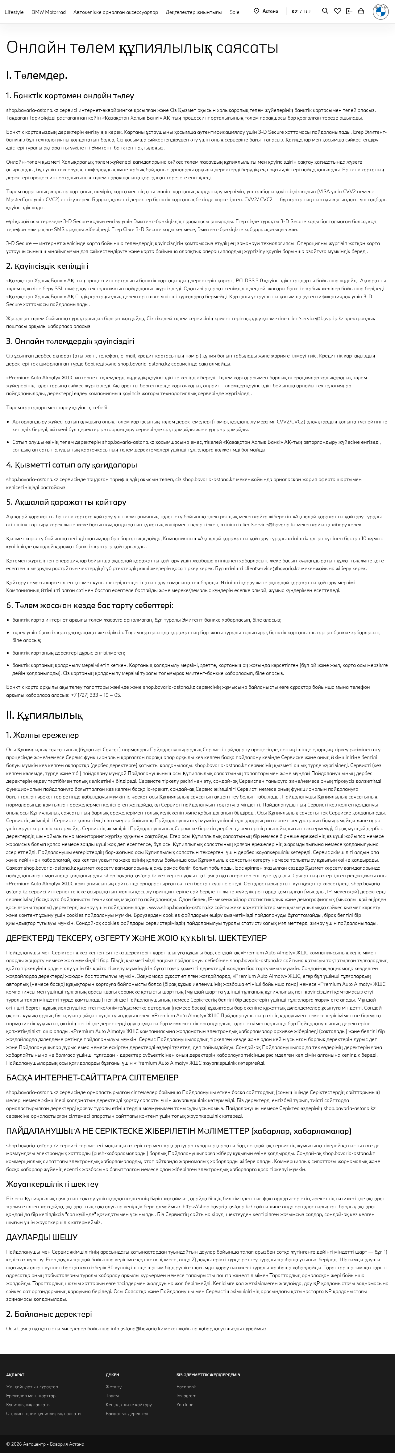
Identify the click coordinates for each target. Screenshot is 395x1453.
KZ (294, 11)
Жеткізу (114, 1387)
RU (307, 11)
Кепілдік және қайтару (129, 1404)
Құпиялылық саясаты (28, 1404)
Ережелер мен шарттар (31, 1395)
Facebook (186, 1387)
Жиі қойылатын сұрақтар (32, 1387)
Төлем (112, 1395)
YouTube (185, 1404)
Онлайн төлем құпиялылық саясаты (43, 1413)
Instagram (186, 1395)
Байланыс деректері (127, 1413)
